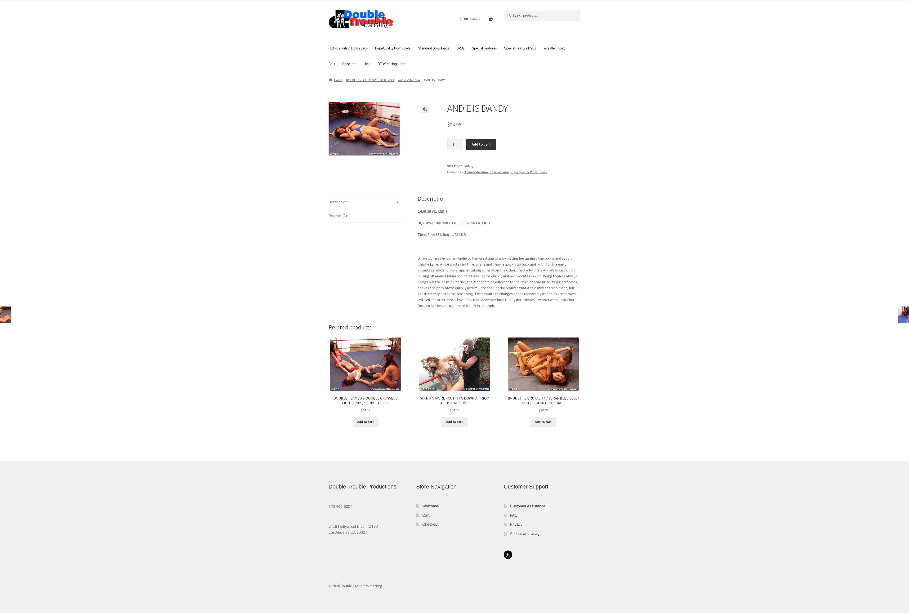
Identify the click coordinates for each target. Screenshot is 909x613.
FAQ (513, 515)
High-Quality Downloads (393, 48)
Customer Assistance (527, 506)
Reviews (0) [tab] (338, 215)
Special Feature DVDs (520, 48)
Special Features (484, 48)
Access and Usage (526, 534)
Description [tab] (338, 202)
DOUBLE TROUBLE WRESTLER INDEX (370, 80)
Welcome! (430, 506)
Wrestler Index (554, 48)
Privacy (516, 524)
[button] (425, 109)
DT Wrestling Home (392, 64)
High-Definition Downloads (348, 48)
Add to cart (481, 144)
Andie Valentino (409, 80)
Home (338, 80)
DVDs (461, 48)
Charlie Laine (499, 172)
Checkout (349, 64)
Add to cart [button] (365, 422)
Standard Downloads (433, 48)
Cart (332, 64)
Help (367, 64)
